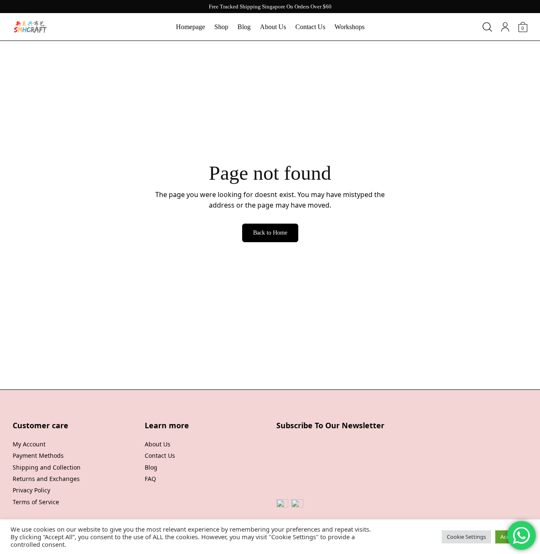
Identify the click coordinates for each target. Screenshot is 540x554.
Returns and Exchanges (46, 479)
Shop (221, 26)
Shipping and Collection (47, 467)
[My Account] (505, 27)
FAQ (150, 479)
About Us (273, 26)
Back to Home (270, 233)
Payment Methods (38, 455)
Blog (244, 26)
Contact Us (310, 26)
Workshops (349, 26)
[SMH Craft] (30, 27)
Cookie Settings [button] (466, 536)
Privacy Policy (31, 490)
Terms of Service (36, 502)
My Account (29, 444)
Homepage (190, 26)
